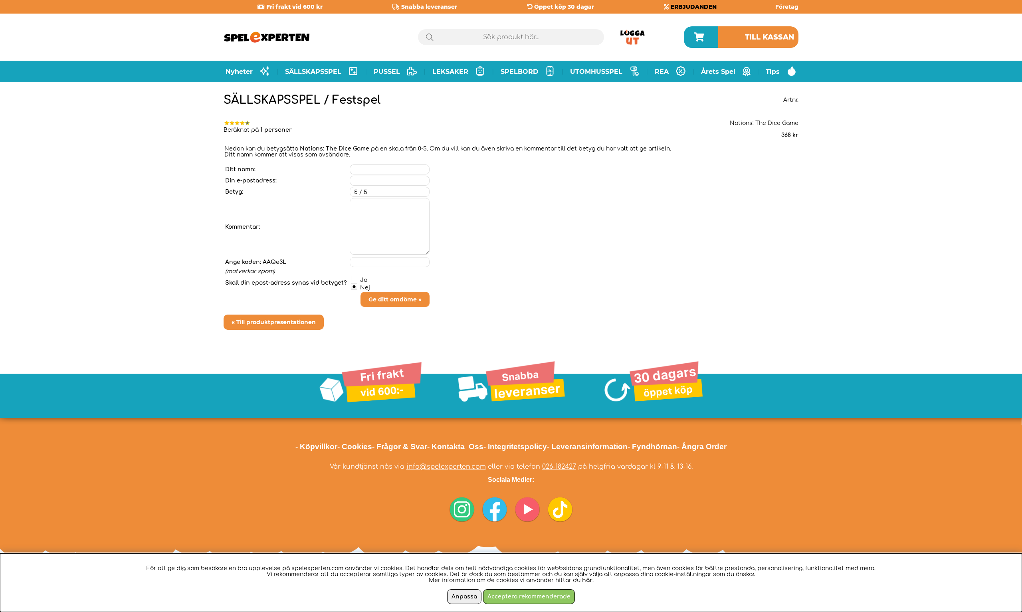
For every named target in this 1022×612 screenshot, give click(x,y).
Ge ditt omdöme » (395, 299)
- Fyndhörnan (652, 446)
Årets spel (718, 71)
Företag (786, 6)
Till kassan (769, 37)
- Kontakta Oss (455, 446)
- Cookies (354, 446)
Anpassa (464, 597)
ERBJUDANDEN (694, 6)
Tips (773, 71)
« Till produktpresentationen (274, 322)
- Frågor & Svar (399, 446)
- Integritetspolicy (515, 446)
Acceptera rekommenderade (528, 597)
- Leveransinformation (587, 446)
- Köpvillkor (316, 446)
